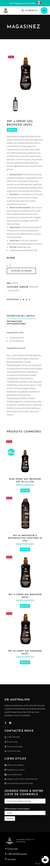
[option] (42, 864)
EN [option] (42, 863)
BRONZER (33, 286)
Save (11, 57)
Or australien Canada (23, 839)
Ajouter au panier (21, 271)
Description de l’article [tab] (21, 316)
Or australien (13, 290)
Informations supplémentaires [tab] (16, 323)
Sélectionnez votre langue (16, 808)
